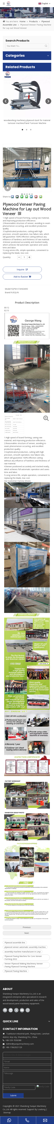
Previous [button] (6, 101)
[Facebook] (5, 1010)
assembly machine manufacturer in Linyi (23, 951)
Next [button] (48, 101)
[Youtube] (22, 1010)
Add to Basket (21, 276)
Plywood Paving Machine (16, 971)
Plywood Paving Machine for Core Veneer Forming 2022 (23, 957)
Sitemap (7, 1112)
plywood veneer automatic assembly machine (25, 947)
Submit (13, 1095)
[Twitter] (16, 1010)
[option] (27, 98)
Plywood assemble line (15, 942)
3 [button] (31, 129)
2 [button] (27, 129)
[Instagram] (27, 1010)
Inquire (20, 269)
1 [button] (22, 129)
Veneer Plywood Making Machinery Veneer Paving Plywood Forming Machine (24, 965)
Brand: (8, 292)
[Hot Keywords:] (46, 45)
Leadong (41, 1109)
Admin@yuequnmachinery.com (20, 1044)
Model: (8, 289)
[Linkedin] (10, 1010)
